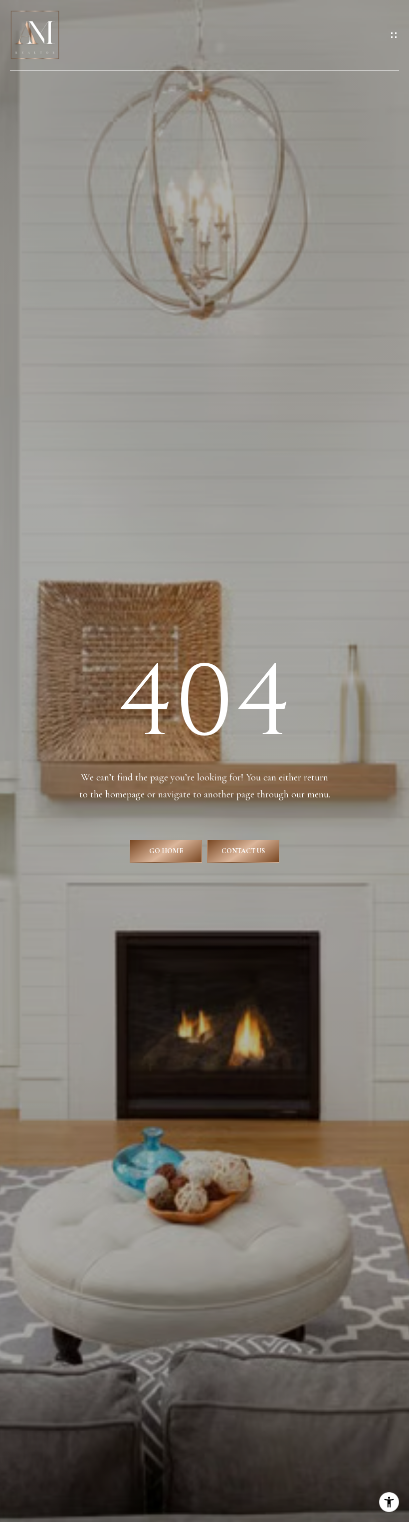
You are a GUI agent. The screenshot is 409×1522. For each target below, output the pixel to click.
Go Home (166, 851)
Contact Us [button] (243, 851)
